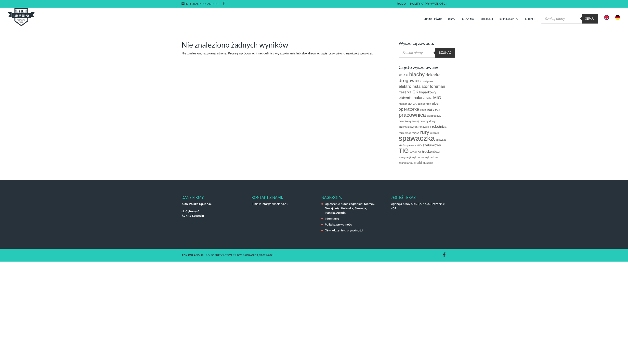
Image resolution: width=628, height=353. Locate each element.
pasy (430, 109)
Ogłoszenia (467, 19)
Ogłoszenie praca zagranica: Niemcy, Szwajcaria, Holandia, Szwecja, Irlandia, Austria (350, 208)
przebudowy (434, 115)
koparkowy (427, 92)
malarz (418, 97)
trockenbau (431, 151)
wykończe (418, 157)
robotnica (439, 126)
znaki (418, 162)
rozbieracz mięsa (409, 132)
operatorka (409, 109)
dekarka (433, 75)
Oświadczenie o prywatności (344, 230)
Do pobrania (506, 19)
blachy (417, 74)
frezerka (405, 92)
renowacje (425, 126)
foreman (437, 86)
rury (424, 132)
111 (401, 75)
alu (406, 75)
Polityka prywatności (428, 3)
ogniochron (424, 103)
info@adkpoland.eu (275, 204)
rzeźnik (434, 132)
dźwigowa (427, 81)
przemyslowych (408, 126)
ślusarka (428, 162)
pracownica (412, 115)
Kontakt (530, 19)
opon (423, 109)
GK (415, 92)
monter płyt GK (408, 103)
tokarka (415, 151)
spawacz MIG (414, 145)
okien (436, 103)
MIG (437, 97)
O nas (451, 19)
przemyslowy (428, 121)
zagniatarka (406, 162)
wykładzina (431, 157)
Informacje (486, 19)
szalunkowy (432, 145)
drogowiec (410, 80)
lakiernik (405, 98)
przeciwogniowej (409, 121)
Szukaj (589, 18)
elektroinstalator (414, 86)
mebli (429, 98)
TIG (404, 150)
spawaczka (417, 138)
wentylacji (405, 157)
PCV (438, 109)
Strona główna (433, 19)
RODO (401, 3)
